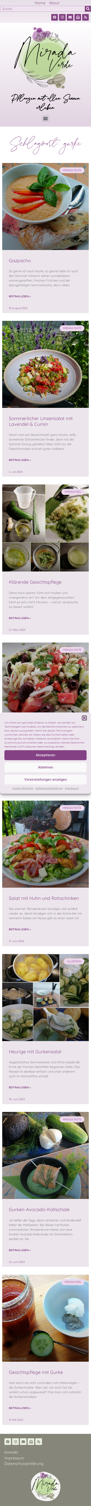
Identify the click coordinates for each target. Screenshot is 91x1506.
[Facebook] (54, 17)
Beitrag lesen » (20, 296)
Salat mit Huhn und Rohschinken (44, 898)
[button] (84, 718)
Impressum (72, 788)
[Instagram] (62, 17)
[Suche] (88, 9)
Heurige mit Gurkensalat (35, 1051)
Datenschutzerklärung (49, 788)
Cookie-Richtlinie (22, 788)
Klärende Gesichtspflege (35, 582)
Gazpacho (20, 260)
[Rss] (85, 17)
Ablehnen (45, 767)
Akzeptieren (45, 755)
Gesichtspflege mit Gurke (36, 1372)
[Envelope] (70, 17)
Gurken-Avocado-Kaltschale (39, 1209)
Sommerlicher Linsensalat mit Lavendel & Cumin (41, 421)
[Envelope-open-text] (77, 17)
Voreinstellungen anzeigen (45, 779)
